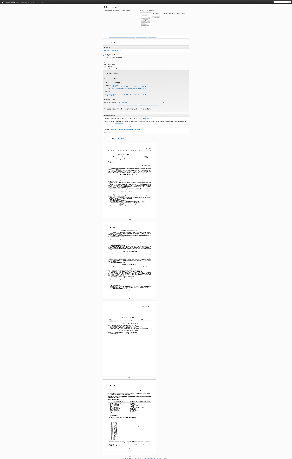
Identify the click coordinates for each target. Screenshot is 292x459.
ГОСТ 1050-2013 (119, 123)
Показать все (107, 132)
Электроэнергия (114, 85)
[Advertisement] (120, 23)
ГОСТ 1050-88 (107, 121)
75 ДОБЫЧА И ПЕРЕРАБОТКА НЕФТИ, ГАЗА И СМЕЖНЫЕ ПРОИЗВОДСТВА (129, 86)
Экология (112, 92)
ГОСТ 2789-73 (107, 129)
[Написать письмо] (164, 458)
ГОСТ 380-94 (107, 118)
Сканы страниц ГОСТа (110, 139)
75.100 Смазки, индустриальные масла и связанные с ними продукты (128, 88)
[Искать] (289, 2)
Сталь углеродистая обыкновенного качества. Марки (124, 118)
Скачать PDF (156, 17)
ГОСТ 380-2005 (148, 118)
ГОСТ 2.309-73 (107, 126)
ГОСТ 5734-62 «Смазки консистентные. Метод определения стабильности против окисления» (132, 37)
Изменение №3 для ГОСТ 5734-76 (112, 50)
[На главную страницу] (2, 1)
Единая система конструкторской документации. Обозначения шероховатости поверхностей (135, 126)
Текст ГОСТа (121, 139)
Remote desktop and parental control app (152, 458)
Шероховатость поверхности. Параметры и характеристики (126, 129)
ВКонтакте (139, 458)
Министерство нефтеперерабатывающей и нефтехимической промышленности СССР (139, 105)
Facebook (134, 458)
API (162, 458)
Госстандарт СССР (122, 102)
